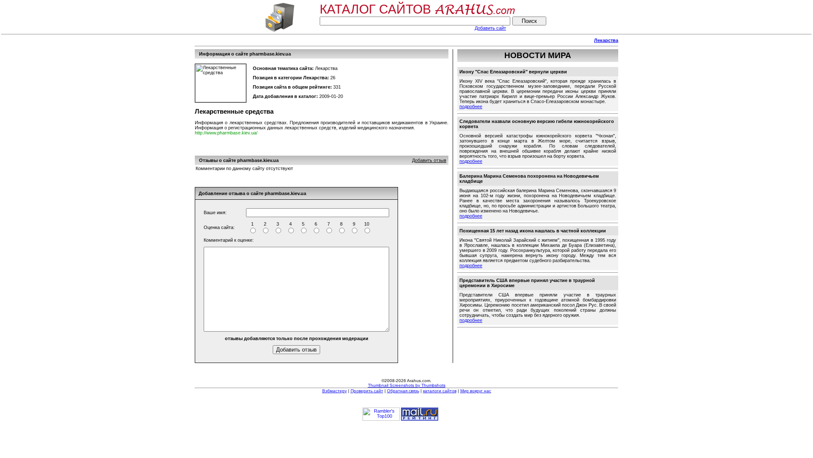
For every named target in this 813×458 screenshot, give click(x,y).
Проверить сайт (367, 390)
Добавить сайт (490, 28)
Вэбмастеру (334, 390)
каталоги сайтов (439, 390)
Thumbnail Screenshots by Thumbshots (406, 385)
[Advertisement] (349, 40)
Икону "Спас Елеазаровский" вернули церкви (513, 71)
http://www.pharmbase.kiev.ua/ (226, 132)
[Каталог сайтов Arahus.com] (280, 31)
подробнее (470, 106)
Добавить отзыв (429, 160)
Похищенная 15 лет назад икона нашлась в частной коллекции (532, 230)
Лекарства (606, 40)
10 (366, 223)
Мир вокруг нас (475, 390)
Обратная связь (403, 390)
